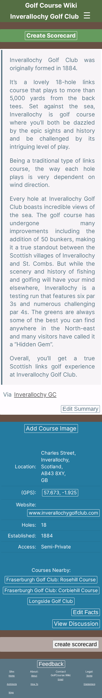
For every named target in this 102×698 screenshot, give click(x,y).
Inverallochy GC (35, 394)
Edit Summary (80, 409)
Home (12, 675)
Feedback (51, 664)
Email (60, 679)
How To (34, 684)
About (34, 675)
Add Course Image (51, 428)
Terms (89, 675)
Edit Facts (85, 612)
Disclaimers (89, 684)
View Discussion (76, 623)
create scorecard (76, 644)
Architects (12, 684)
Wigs (11, 692)
